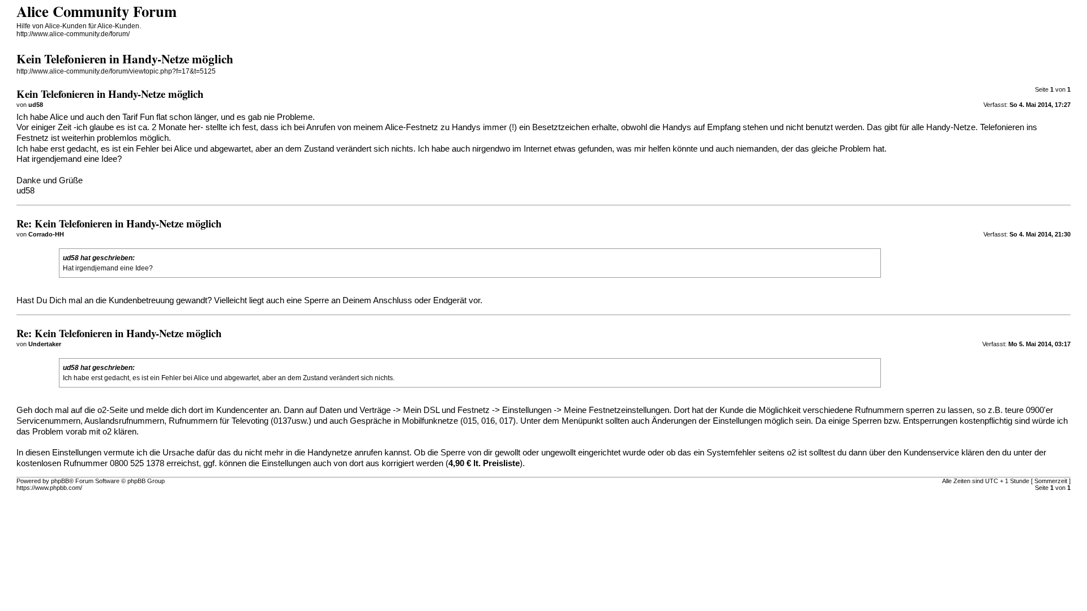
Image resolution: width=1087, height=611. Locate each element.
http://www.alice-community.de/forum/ (73, 34)
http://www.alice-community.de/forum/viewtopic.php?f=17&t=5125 (116, 71)
